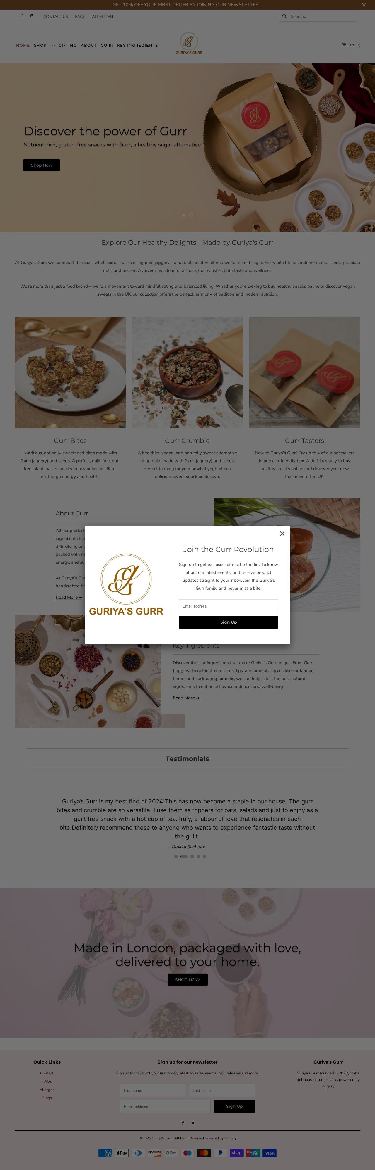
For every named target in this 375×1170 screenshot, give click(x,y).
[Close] (282, 533)
